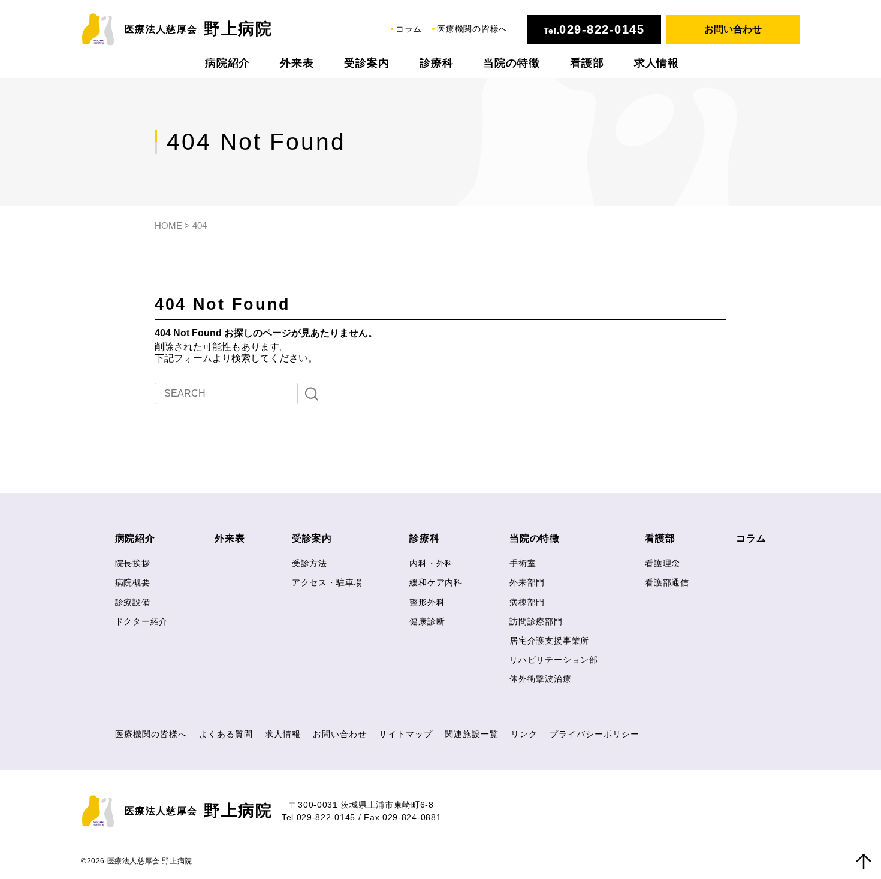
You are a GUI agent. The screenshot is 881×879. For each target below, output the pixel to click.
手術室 (522, 563)
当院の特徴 (511, 63)
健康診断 (427, 621)
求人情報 (657, 63)
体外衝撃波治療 (540, 679)
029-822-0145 (601, 29)
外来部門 (527, 582)
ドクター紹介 (141, 621)
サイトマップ (406, 734)
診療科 (437, 63)
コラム (409, 29)
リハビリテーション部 (553, 659)
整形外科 (427, 602)
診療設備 (132, 602)
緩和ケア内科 (436, 582)
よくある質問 (226, 734)
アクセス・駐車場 (327, 582)
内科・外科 (431, 563)
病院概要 (132, 582)
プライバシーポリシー (594, 734)
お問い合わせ (340, 734)
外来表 (297, 63)
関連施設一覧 (472, 734)
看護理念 (662, 563)
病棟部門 (527, 602)
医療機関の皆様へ (472, 29)
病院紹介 (228, 63)
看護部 (587, 63)
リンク (524, 734)
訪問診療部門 (536, 621)
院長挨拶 (132, 563)
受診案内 (367, 63)
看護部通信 (667, 582)
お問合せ (733, 29)
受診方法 (309, 563)
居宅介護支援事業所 (549, 640)
